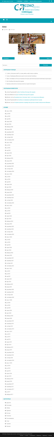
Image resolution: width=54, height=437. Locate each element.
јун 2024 (8, 179)
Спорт (8, 421)
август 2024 (9, 174)
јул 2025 (8, 145)
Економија (9, 405)
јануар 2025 (9, 160)
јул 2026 (8, 113)
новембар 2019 (10, 323)
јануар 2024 (9, 192)
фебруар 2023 (10, 221)
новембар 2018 (10, 355)
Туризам (9, 423)
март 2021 (9, 281)
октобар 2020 (10, 294)
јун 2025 (8, 147)
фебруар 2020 (10, 315)
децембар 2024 (10, 163)
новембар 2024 (10, 166)
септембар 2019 (10, 328)
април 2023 (9, 216)
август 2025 (9, 142)
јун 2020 (8, 305)
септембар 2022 (10, 234)
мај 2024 (8, 181)
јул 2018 (8, 365)
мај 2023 (8, 213)
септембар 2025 (10, 139)
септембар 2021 (10, 265)
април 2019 (9, 342)
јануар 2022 (9, 255)
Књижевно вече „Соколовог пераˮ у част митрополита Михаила (29, 97)
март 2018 (9, 376)
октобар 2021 (10, 263)
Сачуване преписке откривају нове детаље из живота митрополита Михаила (32, 102)
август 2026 (9, 111)
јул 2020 (8, 302)
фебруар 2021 (10, 284)
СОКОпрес (27, 12)
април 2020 (9, 310)
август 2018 (9, 363)
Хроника (8, 426)
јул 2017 (8, 391)
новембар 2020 (10, 292)
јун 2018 (8, 368)
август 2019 (9, 331)
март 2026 (9, 124)
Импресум (39, 435)
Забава (8, 407)
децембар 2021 (10, 258)
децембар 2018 (10, 352)
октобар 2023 (10, 200)
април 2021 (9, 279)
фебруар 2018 (10, 378)
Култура (8, 413)
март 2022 (9, 250)
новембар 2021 (10, 260)
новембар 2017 (10, 386)
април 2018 (9, 373)
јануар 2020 (9, 318)
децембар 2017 (10, 384)
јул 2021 (8, 271)
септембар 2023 (10, 202)
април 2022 (9, 247)
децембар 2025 (10, 132)
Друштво (9, 402)
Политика (9, 415)
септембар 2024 (10, 171)
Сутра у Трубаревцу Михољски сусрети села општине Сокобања (21, 76)
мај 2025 (8, 150)
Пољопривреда (10, 418)
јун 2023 (8, 210)
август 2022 (9, 237)
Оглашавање (32, 435)
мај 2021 (8, 276)
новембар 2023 (10, 197)
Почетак (21, 435)
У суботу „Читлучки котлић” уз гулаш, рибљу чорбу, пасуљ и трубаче (22, 73)
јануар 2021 (9, 286)
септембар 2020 (10, 297)
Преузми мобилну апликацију (36, 1)
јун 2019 (8, 336)
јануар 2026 (9, 129)
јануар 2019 (9, 349)
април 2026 (9, 121)
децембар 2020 (10, 289)
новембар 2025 (10, 134)
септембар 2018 (10, 360)
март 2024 (9, 187)
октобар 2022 (10, 231)
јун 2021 (8, 273)
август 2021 (9, 268)
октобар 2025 (10, 137)
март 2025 (9, 155)
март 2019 (9, 344)
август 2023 (9, 205)
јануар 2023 (9, 223)
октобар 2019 (10, 326)
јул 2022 (8, 239)
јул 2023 (8, 208)
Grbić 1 (48, 58)
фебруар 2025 (10, 158)
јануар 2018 (9, 381)
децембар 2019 (10, 321)
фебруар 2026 (10, 126)
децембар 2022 (10, 226)
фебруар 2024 (10, 189)
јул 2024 (8, 176)
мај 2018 (8, 370)
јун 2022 (8, 242)
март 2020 (9, 313)
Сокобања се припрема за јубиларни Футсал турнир (30, 99)
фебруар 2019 (10, 347)
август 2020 (9, 300)
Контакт (50, 435)
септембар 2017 (10, 389)
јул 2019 (8, 334)
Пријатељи (45, 435)
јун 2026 (8, 116)
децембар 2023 (10, 195)
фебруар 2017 (10, 394)
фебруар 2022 (10, 252)
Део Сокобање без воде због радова (15, 81)
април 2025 (9, 153)
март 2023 (9, 218)
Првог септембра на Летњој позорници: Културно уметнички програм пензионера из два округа (29, 78)
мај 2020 (8, 307)
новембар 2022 (10, 229)
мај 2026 (8, 118)
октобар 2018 (10, 357)
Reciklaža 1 (6, 58)
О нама (26, 435)
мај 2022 (8, 244)
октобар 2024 (10, 168)
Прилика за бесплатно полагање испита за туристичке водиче (21, 83)
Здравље (9, 410)
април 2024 (9, 184)
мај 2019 (8, 339)
